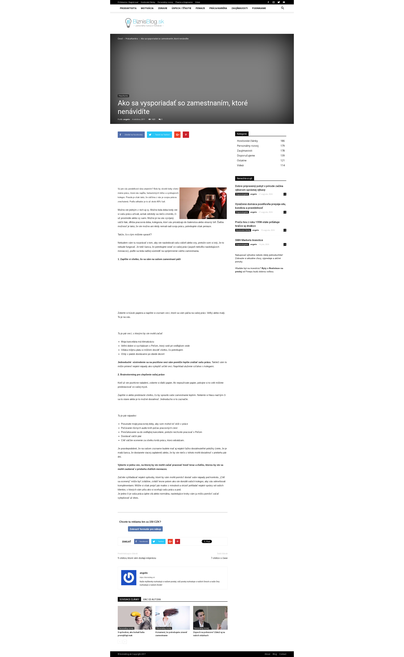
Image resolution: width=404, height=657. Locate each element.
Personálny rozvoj (165, 2)
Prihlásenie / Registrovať (128, 2)
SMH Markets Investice (249, 240)
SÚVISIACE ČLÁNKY (129, 599)
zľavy (258, 258)
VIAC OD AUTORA (152, 599)
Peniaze (200, 8)
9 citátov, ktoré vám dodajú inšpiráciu (137, 558)
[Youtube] (284, 2)
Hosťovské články (148, 2)
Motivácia (147, 8)
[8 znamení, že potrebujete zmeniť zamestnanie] (172, 618)
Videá (197, 2)
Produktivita (128, 8)
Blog (275, 654)
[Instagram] (273, 2)
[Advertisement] (173, 163)
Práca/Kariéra (218, 8)
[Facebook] (268, 2)
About (267, 654)
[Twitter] (278, 2)
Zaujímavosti (240, 8)
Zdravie (162, 8)
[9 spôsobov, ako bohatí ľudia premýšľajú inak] (135, 618)
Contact (282, 654)
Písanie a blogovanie (184, 2)
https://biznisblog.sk (147, 577)
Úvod (120, 38)
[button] (282, 8)
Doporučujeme (246, 155)
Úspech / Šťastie (181, 8)
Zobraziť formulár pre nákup (145, 529)
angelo (126, 119)
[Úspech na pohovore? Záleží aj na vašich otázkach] (210, 618)
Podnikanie (259, 8)
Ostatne (242, 160)
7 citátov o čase (219, 558)
